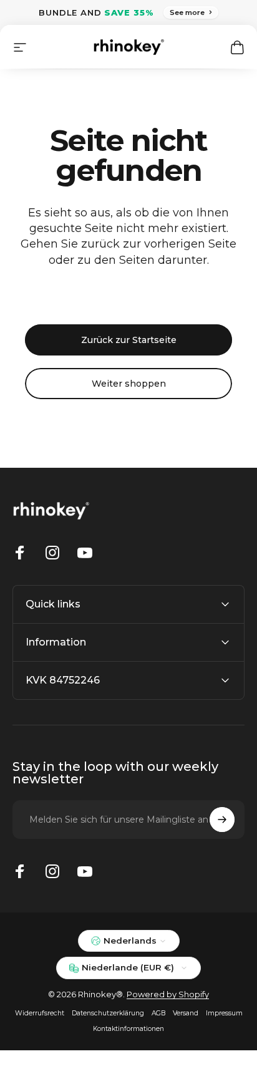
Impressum (224, 1013)
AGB (158, 1013)
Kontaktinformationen (128, 1029)
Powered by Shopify (168, 994)
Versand (185, 1013)
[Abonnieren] (222, 819)
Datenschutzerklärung (108, 1013)
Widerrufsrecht (39, 1013)
